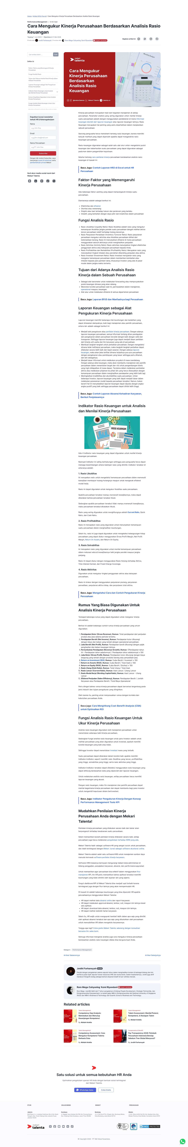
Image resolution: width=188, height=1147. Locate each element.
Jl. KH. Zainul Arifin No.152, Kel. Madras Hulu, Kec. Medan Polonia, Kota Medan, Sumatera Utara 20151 (144, 1115)
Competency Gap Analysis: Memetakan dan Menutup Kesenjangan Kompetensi (90, 1015)
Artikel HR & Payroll (39, 16)
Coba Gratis (106, 1090)
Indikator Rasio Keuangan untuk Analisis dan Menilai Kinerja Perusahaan (41, 92)
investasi (113, 750)
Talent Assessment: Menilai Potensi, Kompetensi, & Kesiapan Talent (143, 1014)
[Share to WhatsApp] (145, 39)
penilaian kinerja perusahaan (117, 331)
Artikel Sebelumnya (72, 955)
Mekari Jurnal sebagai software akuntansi (124, 848)
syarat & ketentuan (45, 160)
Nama (32, 124)
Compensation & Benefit (135, 1030)
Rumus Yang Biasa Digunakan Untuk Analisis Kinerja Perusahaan (42, 98)
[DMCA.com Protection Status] (150, 1126)
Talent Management (85, 1010)
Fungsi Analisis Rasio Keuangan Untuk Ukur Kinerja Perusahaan (42, 104)
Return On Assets (92, 540)
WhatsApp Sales (86, 1090)
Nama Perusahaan (37, 143)
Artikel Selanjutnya (153, 955)
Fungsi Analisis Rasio (35, 74)
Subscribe (43, 153)
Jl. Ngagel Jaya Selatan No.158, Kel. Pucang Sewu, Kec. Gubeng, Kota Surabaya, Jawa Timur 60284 (76, 1115)
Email (32, 133)
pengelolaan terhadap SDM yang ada (122, 840)
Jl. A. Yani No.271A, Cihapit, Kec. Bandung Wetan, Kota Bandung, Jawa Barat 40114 (110, 1115)
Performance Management (37, 22)
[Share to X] (139, 39)
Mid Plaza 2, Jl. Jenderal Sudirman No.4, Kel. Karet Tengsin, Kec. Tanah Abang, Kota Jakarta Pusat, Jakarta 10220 (42, 1116)
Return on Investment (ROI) (93, 660)
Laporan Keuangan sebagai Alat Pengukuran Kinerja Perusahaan (42, 85)
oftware (98, 857)
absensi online (106, 900)
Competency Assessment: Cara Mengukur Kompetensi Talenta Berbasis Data (92, 1035)
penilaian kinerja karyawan (113, 857)
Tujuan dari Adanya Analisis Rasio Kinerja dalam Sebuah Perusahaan (43, 79)
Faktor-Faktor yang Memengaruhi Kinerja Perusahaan (41, 69)
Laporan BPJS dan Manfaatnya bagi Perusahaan (118, 299)
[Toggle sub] (57, 92)
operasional (86, 289)
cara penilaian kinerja (101, 157)
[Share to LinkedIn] (151, 39)
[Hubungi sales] (182, 1142)
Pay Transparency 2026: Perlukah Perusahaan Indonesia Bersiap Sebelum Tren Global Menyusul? (142, 1035)
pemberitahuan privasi (38, 162)
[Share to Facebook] (157, 39)
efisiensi (97, 206)
